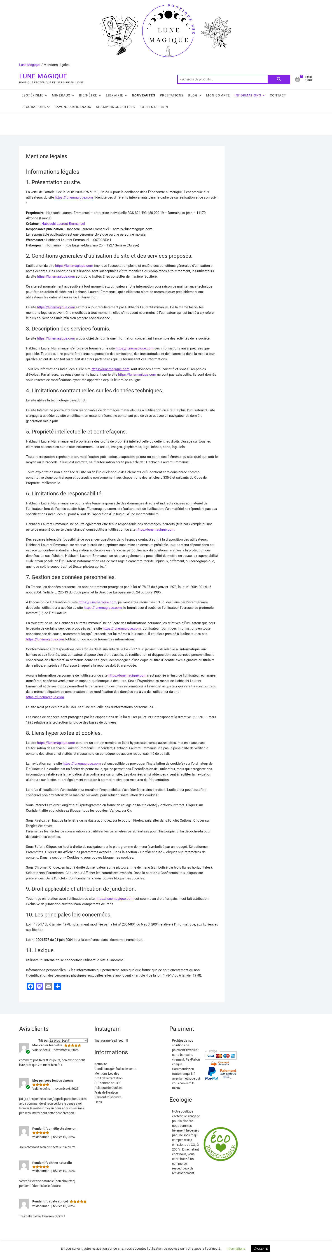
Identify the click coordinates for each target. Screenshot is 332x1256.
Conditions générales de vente (115, 1069)
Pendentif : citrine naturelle (52, 1163)
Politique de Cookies (108, 1088)
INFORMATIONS (247, 95)
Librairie (114, 95)
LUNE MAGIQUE (43, 76)
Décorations (33, 107)
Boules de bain (154, 107)
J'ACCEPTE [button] (261, 1248)
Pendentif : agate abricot (50, 1201)
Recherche (279, 79)
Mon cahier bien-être (47, 1045)
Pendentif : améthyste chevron (54, 1128)
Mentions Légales (106, 1073)
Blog (193, 95)
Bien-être (88, 95)
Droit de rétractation (108, 1078)
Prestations (171, 95)
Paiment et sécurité (107, 1097)
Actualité (100, 1064)
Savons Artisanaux (73, 107)
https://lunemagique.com (74, 197)
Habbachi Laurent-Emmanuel (63, 224)
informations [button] (236, 1249)
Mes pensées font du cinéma (52, 1080)
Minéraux (61, 95)
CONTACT (278, 95)
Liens (98, 1102)
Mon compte (218, 95)
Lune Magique (29, 65)
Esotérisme (32, 95)
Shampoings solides (115, 107)
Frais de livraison (106, 1092)
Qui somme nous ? (107, 1083)
